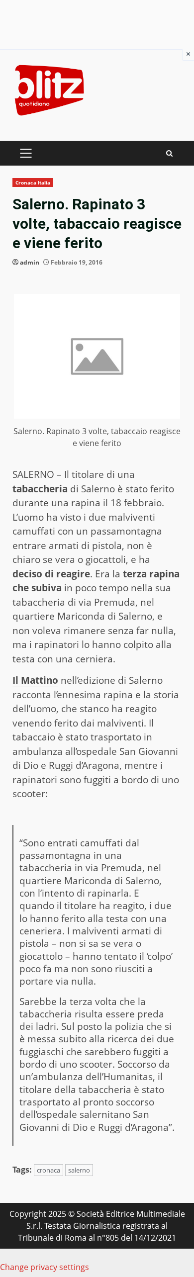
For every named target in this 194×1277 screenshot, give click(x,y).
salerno (79, 1170)
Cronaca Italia (32, 182)
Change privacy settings (44, 1267)
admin (29, 262)
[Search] (169, 153)
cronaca (48, 1170)
